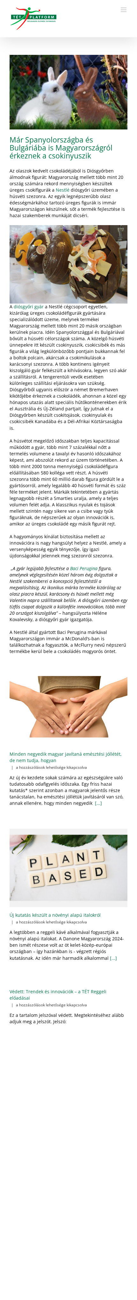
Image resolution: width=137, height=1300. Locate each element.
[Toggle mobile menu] (124, 9)
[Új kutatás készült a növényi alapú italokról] (68, 868)
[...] (98, 803)
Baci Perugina (83, 568)
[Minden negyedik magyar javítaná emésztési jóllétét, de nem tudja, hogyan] (68, 706)
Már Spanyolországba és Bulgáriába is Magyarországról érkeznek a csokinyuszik (61, 148)
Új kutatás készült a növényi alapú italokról (55, 915)
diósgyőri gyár (29, 307)
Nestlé (62, 190)
